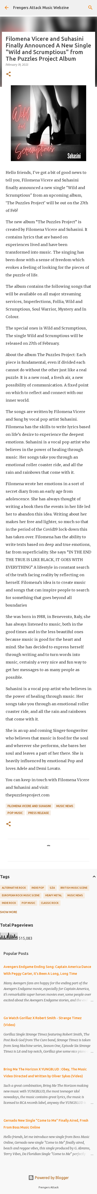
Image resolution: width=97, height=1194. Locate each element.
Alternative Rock (14, 887)
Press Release (38, 812)
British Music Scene (74, 887)
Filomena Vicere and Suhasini (29, 806)
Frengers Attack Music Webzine (41, 7)
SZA (52, 887)
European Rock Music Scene (21, 895)
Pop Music (15, 812)
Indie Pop (38, 887)
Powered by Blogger (51, 1177)
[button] (8, 74)
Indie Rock (9, 902)
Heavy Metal (53, 895)
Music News (64, 806)
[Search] (90, 7)
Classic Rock (50, 902)
